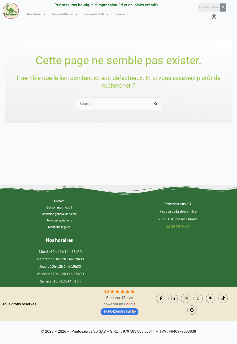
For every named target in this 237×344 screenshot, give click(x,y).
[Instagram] (185, 298)
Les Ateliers (121, 14)
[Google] (191, 310)
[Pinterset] (210, 298)
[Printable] (198, 298)
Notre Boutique (34, 14)
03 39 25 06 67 (178, 226)
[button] (36, 14)
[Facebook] (160, 298)
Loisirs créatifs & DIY (94, 14)
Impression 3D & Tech (62, 14)
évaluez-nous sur (117, 311)
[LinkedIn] (173, 298)
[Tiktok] (223, 298)
